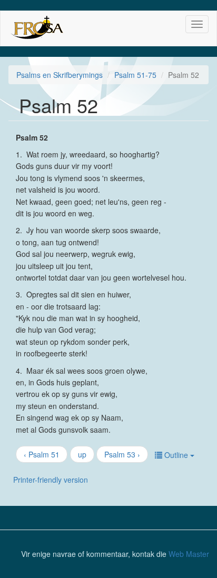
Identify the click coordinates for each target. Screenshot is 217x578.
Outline (176, 455)
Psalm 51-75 (135, 74)
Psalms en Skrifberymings (59, 74)
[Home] (37, 28)
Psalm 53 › (122, 454)
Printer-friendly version (50, 479)
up (82, 454)
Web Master (189, 554)
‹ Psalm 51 (42, 454)
